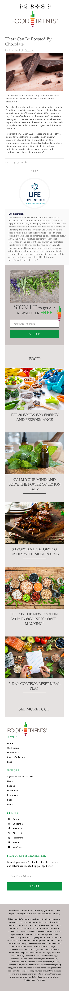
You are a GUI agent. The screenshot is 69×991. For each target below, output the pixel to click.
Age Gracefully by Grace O (20, 776)
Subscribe (18, 823)
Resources (12, 795)
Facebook (17, 828)
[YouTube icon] (43, 6)
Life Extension (27, 50)
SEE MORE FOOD (34, 710)
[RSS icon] (49, 6)
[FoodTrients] (34, 19)
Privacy (56, 913)
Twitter (16, 842)
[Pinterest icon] (32, 6)
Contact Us (18, 819)
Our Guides (12, 790)
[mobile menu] (64, 11)
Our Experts (13, 747)
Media (10, 804)
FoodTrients (13, 752)
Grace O (11, 743)
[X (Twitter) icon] (26, 6)
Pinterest (17, 833)
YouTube (17, 847)
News (10, 781)
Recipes (11, 785)
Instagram (18, 837)
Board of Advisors (16, 757)
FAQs (9, 761)
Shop (9, 799)
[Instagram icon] (37, 6)
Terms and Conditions (41, 913)
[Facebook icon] (21, 6)
